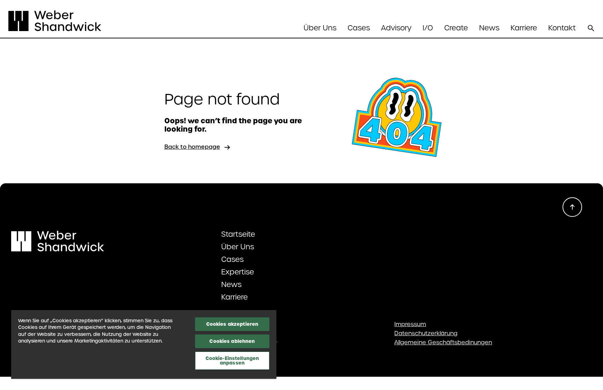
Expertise (237, 272)
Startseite (238, 234)
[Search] (591, 28)
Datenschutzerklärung (425, 333)
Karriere (524, 28)
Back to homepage (192, 146)
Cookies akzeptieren (232, 324)
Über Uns (237, 246)
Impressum (410, 324)
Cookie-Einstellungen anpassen (232, 360)
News (489, 28)
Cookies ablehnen (232, 341)
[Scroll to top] (572, 207)
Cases (359, 28)
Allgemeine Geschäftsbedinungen (443, 342)
